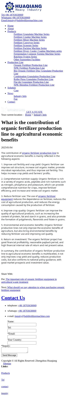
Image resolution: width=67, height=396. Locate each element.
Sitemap (7, 363)
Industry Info (20, 96)
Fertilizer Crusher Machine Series (30, 37)
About (10, 28)
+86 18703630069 (12, 14)
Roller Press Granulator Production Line (33, 79)
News (10, 93)
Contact (11, 101)
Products (11, 31)
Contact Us (13, 298)
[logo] (23, 12)
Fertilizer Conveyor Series (26, 42)
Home (10, 25)
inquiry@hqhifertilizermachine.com (22, 20)
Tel (2, 379)
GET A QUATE (34, 112)
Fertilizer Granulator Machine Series (31, 34)
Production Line (15, 62)
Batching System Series (25, 56)
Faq (15, 99)
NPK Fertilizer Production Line (29, 68)
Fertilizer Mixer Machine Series (29, 39)
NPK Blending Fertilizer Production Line (34, 85)
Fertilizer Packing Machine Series (30, 48)
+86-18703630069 (15, 17)
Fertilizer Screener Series (26, 45)
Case (16, 90)
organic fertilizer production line (39, 152)
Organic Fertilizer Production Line (31, 65)
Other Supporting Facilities (27, 59)
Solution (11, 87)
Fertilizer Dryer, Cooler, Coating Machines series (38, 51)
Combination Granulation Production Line (34, 76)
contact (4, 386)
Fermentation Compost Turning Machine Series (37, 54)
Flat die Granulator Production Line (31, 82)
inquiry (4, 393)
